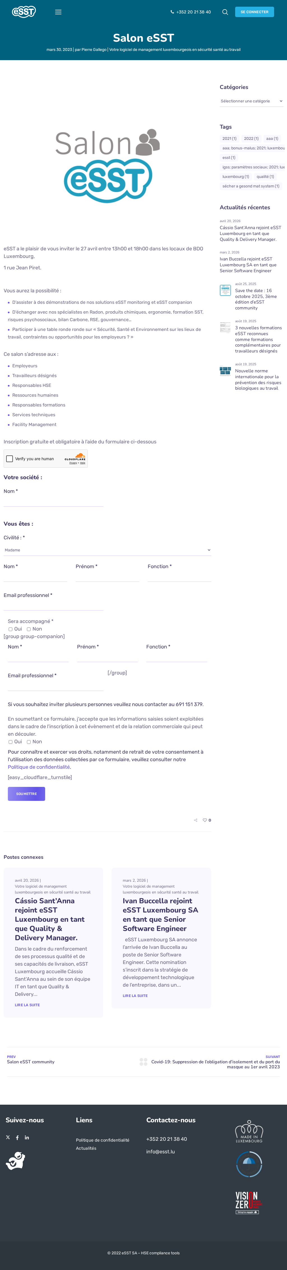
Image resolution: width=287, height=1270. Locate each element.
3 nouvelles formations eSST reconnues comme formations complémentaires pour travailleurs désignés (258, 339)
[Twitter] (8, 1137)
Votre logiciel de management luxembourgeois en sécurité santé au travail (174, 49)
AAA (272, 138)
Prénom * (87, 566)
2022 (251, 138)
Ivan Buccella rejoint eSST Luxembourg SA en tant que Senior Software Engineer (160, 914)
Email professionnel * (28, 595)
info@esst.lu (160, 1152)
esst (229, 157)
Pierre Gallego (94, 49)
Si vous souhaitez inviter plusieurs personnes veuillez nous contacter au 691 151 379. (106, 704)
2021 (230, 138)
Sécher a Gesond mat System (251, 186)
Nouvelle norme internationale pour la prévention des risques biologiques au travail (258, 379)
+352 (153, 1139)
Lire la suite (27, 1005)
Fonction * (160, 566)
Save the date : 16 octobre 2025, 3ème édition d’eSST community (256, 299)
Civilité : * (14, 538)
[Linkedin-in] (27, 1137)
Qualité (265, 176)
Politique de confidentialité (39, 767)
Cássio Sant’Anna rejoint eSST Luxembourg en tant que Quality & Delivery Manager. (50, 919)
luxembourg (236, 176)
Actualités (86, 1148)
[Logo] (24, 12)
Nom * (11, 491)
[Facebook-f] (17, 1137)
